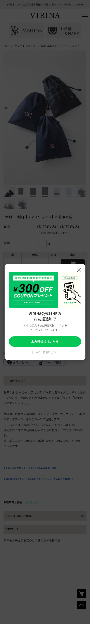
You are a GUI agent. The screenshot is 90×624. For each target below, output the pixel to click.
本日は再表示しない (46, 352)
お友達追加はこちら (45, 341)
